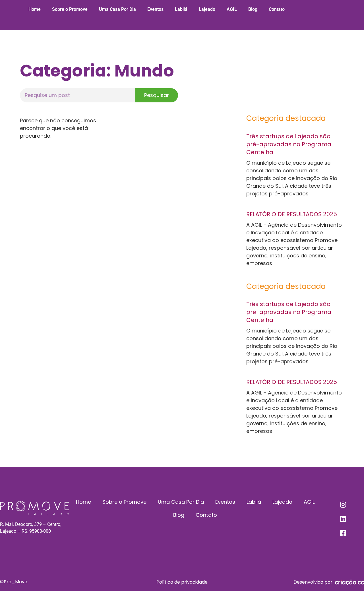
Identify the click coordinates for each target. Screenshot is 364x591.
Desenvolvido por (312, 582)
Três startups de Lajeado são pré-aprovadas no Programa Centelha (288, 144)
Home (34, 9)
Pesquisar (156, 95)
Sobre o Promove (70, 9)
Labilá (181, 9)
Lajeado (207, 9)
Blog (252, 9)
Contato (277, 9)
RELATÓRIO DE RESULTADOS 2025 (291, 214)
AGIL (232, 9)
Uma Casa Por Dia (117, 9)
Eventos (155, 9)
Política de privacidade (182, 582)
